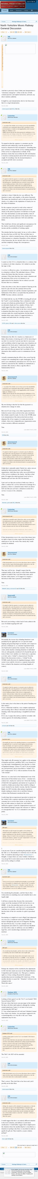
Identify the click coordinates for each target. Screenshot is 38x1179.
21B (9, 255)
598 (26, 32)
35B (9, 37)
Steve (3, 1138)
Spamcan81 (11, 595)
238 (16, 32)
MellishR (4, 588)
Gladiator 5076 (12, 992)
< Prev (2, 32)
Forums (5, 10)
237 (13, 32)
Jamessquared (6, 108)
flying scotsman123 (11, 588)
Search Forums (6, 13)
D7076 (3, 323)
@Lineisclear (28, 855)
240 (21, 32)
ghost (7, 323)
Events (26, 10)
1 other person (17, 323)
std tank (4, 725)
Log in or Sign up (31, 1)
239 (18, 32)
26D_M (14, 108)
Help (36, 1168)
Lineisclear (11, 115)
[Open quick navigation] (36, 21)
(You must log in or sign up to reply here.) (27, 1145)
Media (11, 10)
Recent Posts (15, 13)
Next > (29, 32)
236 (11, 32)
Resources (18, 10)
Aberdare (4, 502)
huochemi (11, 633)
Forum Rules (34, 1171)
